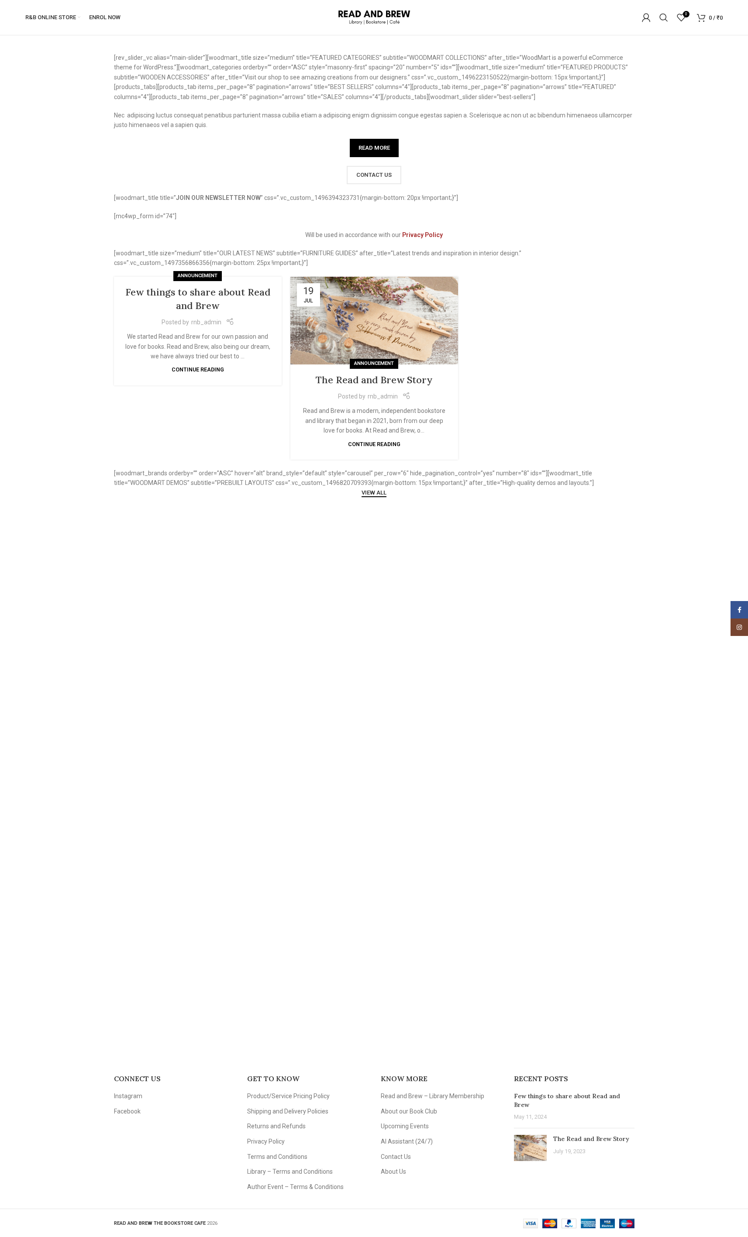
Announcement (197, 275)
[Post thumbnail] (530, 1148)
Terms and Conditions (277, 1156)
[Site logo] (374, 17)
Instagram (128, 1096)
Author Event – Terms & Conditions (295, 1186)
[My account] (646, 17)
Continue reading (198, 369)
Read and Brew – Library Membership (432, 1096)
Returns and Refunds (276, 1126)
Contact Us (396, 1156)
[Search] (663, 17)
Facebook (127, 1111)
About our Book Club (409, 1111)
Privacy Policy (266, 1141)
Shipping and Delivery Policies (287, 1111)
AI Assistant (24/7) (407, 1141)
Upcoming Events (405, 1126)
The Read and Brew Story (374, 380)
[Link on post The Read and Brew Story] (374, 320)
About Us (393, 1171)
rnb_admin (206, 322)
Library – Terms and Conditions (290, 1171)
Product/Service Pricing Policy (288, 1096)
